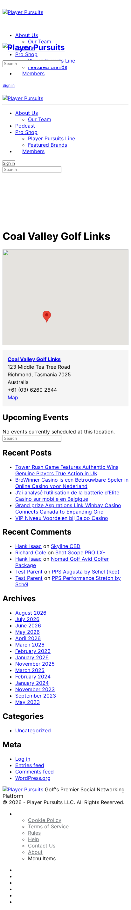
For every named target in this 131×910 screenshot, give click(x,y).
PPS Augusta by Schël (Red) (86, 571)
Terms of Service (48, 826)
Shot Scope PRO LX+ (80, 552)
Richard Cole (30, 552)
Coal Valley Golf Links (34, 359)
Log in (22, 759)
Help (33, 839)
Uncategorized (33, 730)
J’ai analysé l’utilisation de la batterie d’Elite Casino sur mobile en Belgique (67, 495)
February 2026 (33, 651)
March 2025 (30, 670)
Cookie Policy (44, 820)
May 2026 (27, 632)
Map (13, 397)
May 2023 (27, 702)
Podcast (25, 125)
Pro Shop (26, 132)
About (35, 852)
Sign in (9, 85)
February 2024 (33, 676)
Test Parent (29, 571)
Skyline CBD (65, 546)
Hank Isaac (28, 546)
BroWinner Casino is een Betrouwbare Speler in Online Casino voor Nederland (71, 483)
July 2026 (27, 619)
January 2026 (32, 657)
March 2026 (30, 644)
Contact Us (41, 845)
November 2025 (35, 664)
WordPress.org (33, 778)
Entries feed (29, 765)
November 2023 (35, 689)
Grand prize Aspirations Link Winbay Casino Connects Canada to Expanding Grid (68, 508)
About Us (26, 113)
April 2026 (28, 638)
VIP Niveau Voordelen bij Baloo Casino (61, 518)
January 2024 (32, 683)
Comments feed (34, 771)
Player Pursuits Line (51, 138)
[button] (46, 316)
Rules (34, 833)
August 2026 (30, 613)
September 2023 (35, 695)
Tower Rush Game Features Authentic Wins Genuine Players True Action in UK (66, 470)
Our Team (39, 119)
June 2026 (28, 625)
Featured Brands (47, 145)
